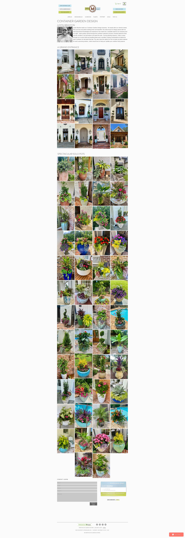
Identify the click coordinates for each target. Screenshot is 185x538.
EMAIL (104, 527)
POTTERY (103, 17)
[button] (118, 4)
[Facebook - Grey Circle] (97, 524)
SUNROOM (88, 17)
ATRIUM (70, 17)
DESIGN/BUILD (78, 17)
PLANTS (96, 17)
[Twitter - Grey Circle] (105, 524)
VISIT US (115, 17)
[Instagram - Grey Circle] (100, 524)
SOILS (110, 17)
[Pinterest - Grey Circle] (103, 524)
